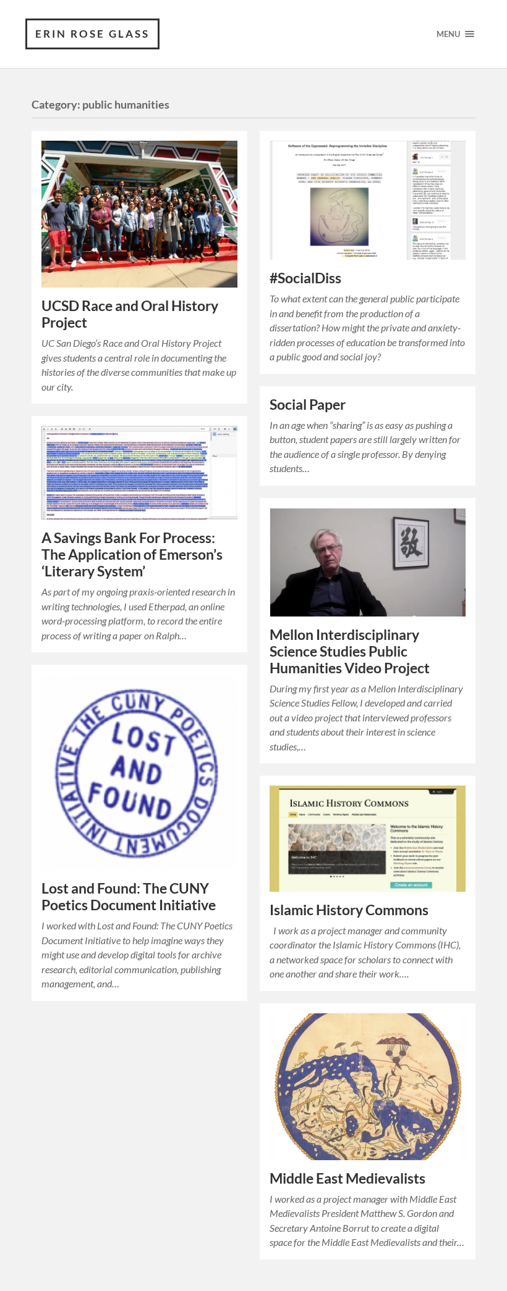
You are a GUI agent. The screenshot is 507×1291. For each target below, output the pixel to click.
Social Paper (308, 404)
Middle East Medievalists (347, 1178)
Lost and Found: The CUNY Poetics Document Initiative (128, 896)
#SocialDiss (305, 278)
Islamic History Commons (349, 910)
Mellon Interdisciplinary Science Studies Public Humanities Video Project (350, 651)
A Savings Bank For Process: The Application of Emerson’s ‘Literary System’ (132, 554)
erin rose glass (92, 33)
